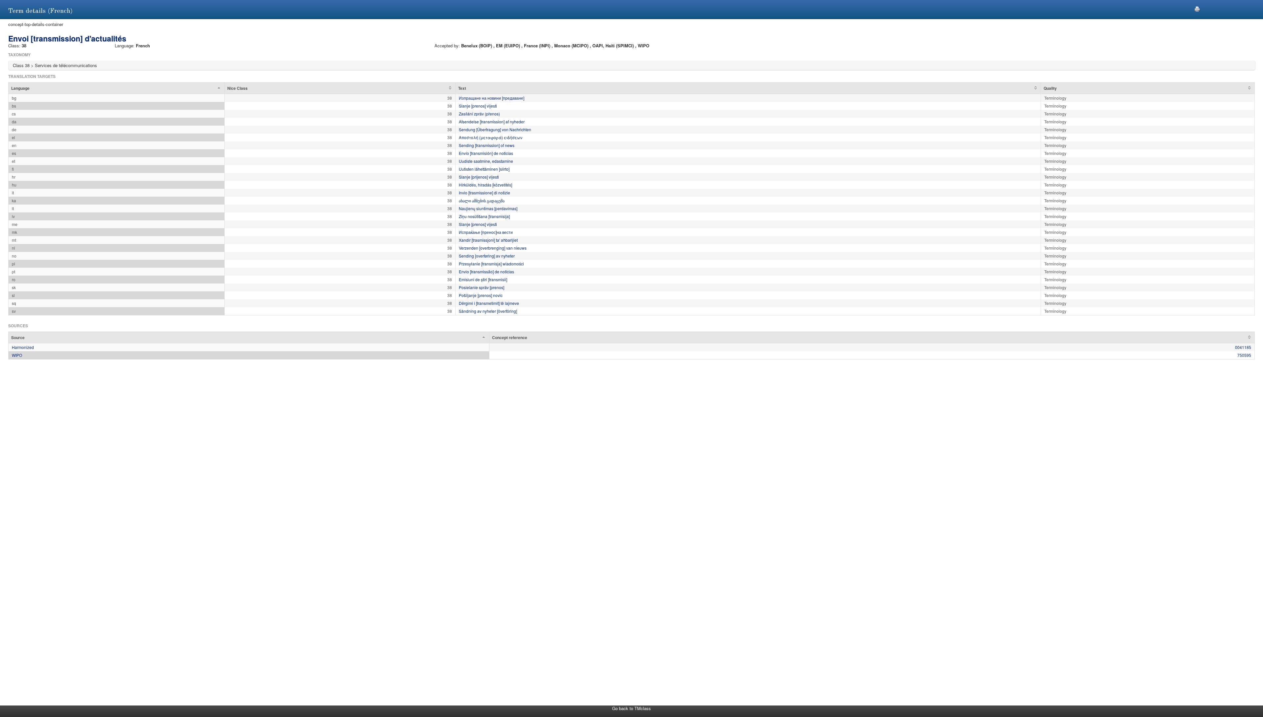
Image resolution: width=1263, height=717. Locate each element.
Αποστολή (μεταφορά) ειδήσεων (490, 137)
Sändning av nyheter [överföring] (488, 311)
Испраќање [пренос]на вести (486, 232)
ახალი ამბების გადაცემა (482, 200)
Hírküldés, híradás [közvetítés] (485, 184)
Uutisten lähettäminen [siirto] (484, 169)
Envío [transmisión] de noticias (486, 153)
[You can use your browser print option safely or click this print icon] (1197, 8)
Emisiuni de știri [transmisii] (483, 279)
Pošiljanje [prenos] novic (481, 295)
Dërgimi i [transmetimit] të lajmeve (489, 303)
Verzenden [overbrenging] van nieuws (493, 248)
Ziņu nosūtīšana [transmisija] (484, 216)
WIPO (17, 355)
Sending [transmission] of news (486, 145)
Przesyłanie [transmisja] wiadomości (491, 263)
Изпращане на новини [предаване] (491, 98)
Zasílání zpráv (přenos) (479, 113)
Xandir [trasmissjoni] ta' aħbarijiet (488, 240)
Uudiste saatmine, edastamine (486, 161)
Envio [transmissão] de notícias (486, 271)
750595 (1244, 355)
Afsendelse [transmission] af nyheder (492, 121)
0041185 (1243, 347)
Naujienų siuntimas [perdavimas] (488, 208)
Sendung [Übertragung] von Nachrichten (495, 129)
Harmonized (23, 347)
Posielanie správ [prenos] (481, 287)
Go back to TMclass (631, 708)
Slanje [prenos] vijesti (478, 106)
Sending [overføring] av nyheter (487, 256)
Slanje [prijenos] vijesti (479, 177)
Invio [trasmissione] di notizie (484, 192)
